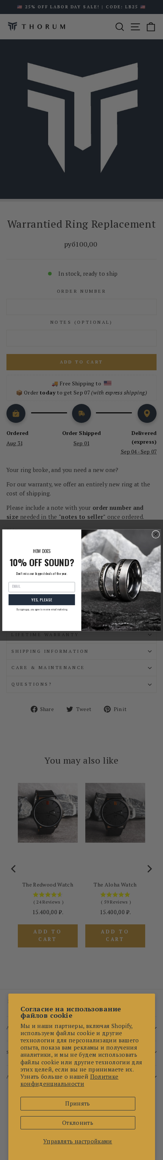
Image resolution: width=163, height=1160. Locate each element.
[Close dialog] (156, 534)
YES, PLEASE (41, 599)
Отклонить (77, 1122)
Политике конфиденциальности (69, 1080)
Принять (77, 1103)
